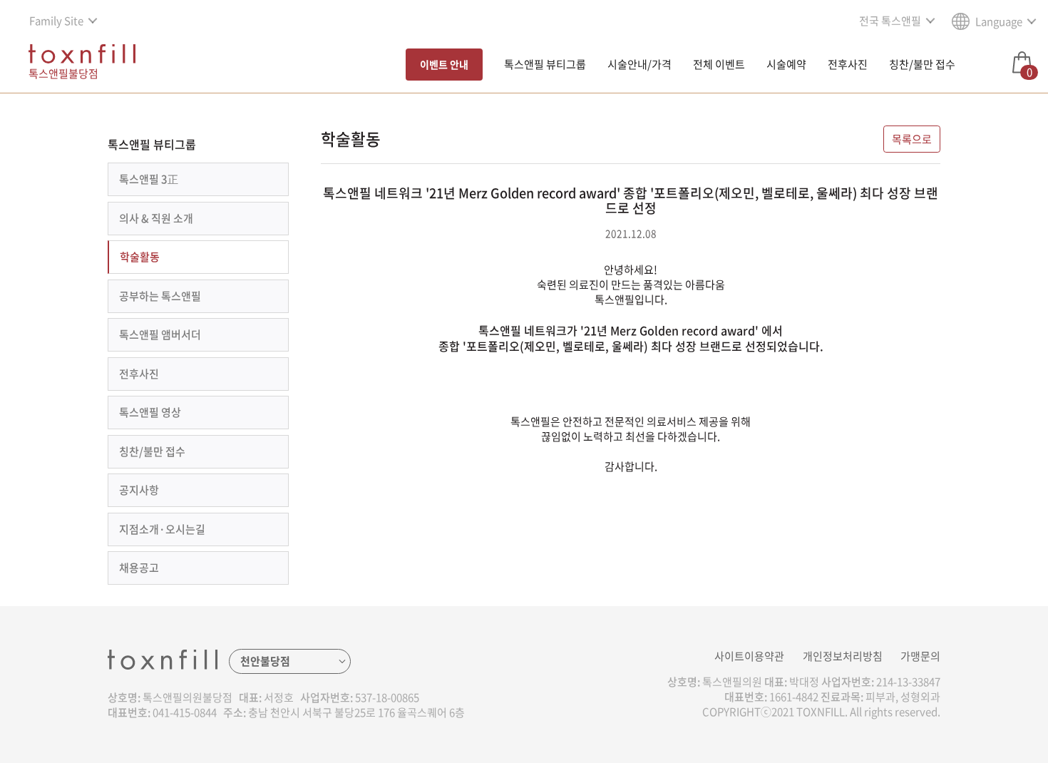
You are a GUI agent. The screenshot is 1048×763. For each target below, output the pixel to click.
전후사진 (848, 64)
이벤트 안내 (444, 64)
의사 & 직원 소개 (156, 218)
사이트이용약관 (749, 656)
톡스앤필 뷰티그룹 (545, 64)
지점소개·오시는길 (162, 529)
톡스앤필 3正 (148, 179)
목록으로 (912, 139)
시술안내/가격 (639, 64)
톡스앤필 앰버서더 (160, 334)
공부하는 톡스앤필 (160, 296)
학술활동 (140, 257)
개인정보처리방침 (843, 656)
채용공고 (139, 567)
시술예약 (786, 64)
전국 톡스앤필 (890, 21)
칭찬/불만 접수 (922, 64)
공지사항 (139, 490)
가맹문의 (920, 656)
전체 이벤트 (719, 64)
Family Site (56, 21)
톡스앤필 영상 (150, 412)
